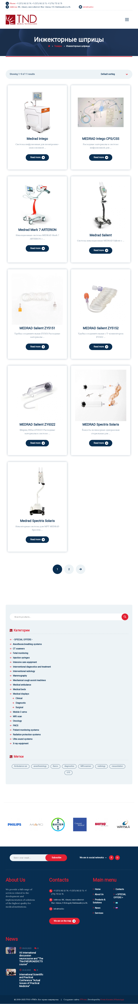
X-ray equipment (20, 743)
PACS (15, 725)
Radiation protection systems (27, 734)
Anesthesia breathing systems (27, 644)
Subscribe (56, 857)
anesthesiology (40, 766)
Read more (35, 157)
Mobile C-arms (20, 712)
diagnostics (69, 766)
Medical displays (21, 694)
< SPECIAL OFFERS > (120, 896)
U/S (68, 772)
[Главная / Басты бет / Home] (49, 46)
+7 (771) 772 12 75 (55, 3)
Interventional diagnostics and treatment (32, 666)
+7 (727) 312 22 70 (23, 3)
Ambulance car (20, 766)
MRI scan (17, 716)
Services (99, 913)
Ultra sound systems (22, 739)
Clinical (19, 698)
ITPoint (83, 999)
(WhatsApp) (118, 999)
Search (125, 616)
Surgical (19, 707)
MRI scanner (86, 766)
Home (98, 889)
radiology (101, 766)
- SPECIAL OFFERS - (23, 639)
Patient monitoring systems (26, 730)
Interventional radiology (24, 671)
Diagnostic (21, 703)
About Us (99, 894)
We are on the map (62, 921)
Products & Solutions (99, 901)
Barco (55, 766)
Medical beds (19, 689)
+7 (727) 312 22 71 (39, 3)
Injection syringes (21, 657)
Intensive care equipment (25, 662)
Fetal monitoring (20, 653)
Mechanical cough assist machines (29, 680)
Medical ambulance (22, 684)
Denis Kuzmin (107, 999)
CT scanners (19, 648)
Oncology (17, 721)
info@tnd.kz (88, 7)
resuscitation (117, 766)
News (97, 908)
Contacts (120, 889)
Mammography (20, 675)
